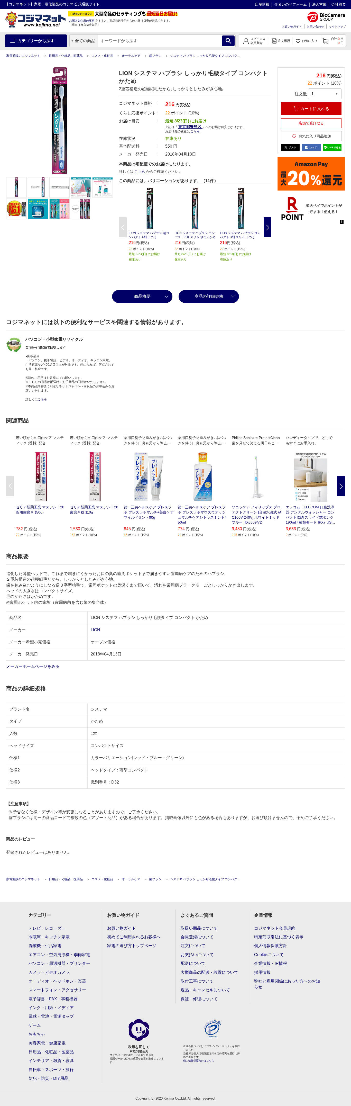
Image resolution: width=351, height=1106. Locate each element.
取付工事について (197, 981)
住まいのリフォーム (290, 4)
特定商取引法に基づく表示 (278, 937)
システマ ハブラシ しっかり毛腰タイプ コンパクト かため (210, 56)
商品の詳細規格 (209, 296)
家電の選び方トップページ (131, 945)
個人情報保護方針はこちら (198, 1060)
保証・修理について (199, 999)
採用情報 (262, 972)
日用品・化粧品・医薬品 (66, 56)
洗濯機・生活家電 (45, 945)
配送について (193, 963)
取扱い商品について (199, 928)
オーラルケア (131, 56)
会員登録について (197, 937)
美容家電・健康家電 (47, 1043)
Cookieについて (269, 954)
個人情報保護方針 (270, 945)
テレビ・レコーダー (47, 928)
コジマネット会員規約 (274, 928)
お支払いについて (197, 954)
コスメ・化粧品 (102, 56)
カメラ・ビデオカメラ (49, 972)
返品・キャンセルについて (205, 990)
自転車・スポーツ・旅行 (51, 1069)
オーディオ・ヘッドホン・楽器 (57, 981)
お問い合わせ (315, 26)
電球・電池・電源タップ (51, 1016)
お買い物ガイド (292, 26)
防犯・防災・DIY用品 (48, 1078)
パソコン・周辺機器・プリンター (59, 963)
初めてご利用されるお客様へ (134, 937)
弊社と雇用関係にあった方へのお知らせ (287, 984)
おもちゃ (37, 1034)
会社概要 (338, 4)
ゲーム (35, 1025)
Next (267, 227)
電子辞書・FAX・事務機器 (53, 999)
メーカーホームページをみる (33, 666)
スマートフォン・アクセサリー (57, 990)
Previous (123, 227)
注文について (193, 945)
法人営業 (319, 4)
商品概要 (142, 296)
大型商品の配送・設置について (209, 972)
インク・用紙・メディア (51, 1007)
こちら (139, 171)
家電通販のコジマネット (23, 56)
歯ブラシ (155, 56)
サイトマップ (337, 26)
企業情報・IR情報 (270, 963)
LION (95, 630)
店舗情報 (262, 4)
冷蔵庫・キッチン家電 (49, 937)
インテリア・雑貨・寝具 (51, 1060)
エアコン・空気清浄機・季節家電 (59, 954)
